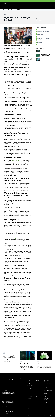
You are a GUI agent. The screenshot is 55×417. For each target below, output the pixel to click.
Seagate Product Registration (46, 385)
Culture (29, 408)
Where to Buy (30, 388)
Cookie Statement (4, 396)
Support (22, 6)
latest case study (10, 338)
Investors (37, 396)
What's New (29, 382)
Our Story (37, 378)
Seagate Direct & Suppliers (48, 401)
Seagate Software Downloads (46, 381)
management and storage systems (17, 310)
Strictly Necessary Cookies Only (8, 411)
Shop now (32, 1)
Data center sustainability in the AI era (15, 378)
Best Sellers (29, 380)
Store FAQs (29, 383)
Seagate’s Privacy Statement (9, 402)
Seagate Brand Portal (49, 415)
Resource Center (35, 3)
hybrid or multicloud (17, 224)
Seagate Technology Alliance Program (47, 403)
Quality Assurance (38, 383)
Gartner (5, 201)
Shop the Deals (30, 378)
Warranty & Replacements (48, 390)
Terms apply (35, 1)
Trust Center (38, 382)
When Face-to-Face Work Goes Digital (43, 31)
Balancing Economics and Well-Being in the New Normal (43, 29)
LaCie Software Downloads (48, 383)
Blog (31, 3)
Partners (39, 3)
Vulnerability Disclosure (17, 415)
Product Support (46, 378)
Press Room (29, 398)
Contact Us (45, 393)
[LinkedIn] (37, 409)
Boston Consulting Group (16, 160)
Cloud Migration (39, 42)
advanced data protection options (11, 238)
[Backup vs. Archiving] (44, 355)
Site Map (45, 415)
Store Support (30, 387)
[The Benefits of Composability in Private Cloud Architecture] (27, 355)
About (28, 6)
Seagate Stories (27, 3)
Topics (7, 9)
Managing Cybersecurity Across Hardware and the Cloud (43, 39)
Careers (29, 410)
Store (33, 6)
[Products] (6, 6)
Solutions (10, 6)
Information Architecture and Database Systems (43, 36)
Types (12, 9)
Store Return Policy (30, 385)
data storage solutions (18, 324)
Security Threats (39, 40)
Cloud (4, 352)
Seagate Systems (46, 392)
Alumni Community (30, 412)
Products (4, 6)
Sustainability (38, 380)
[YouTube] (38, 409)
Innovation (16, 6)
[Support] (24, 6)
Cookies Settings (23, 415)
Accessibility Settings (28, 415)
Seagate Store (30, 377)
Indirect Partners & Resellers (46, 399)
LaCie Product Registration (46, 388)
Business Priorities (40, 34)
